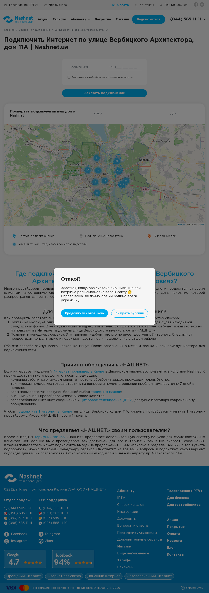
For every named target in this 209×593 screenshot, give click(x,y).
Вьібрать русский (130, 313)
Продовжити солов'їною (84, 313)
